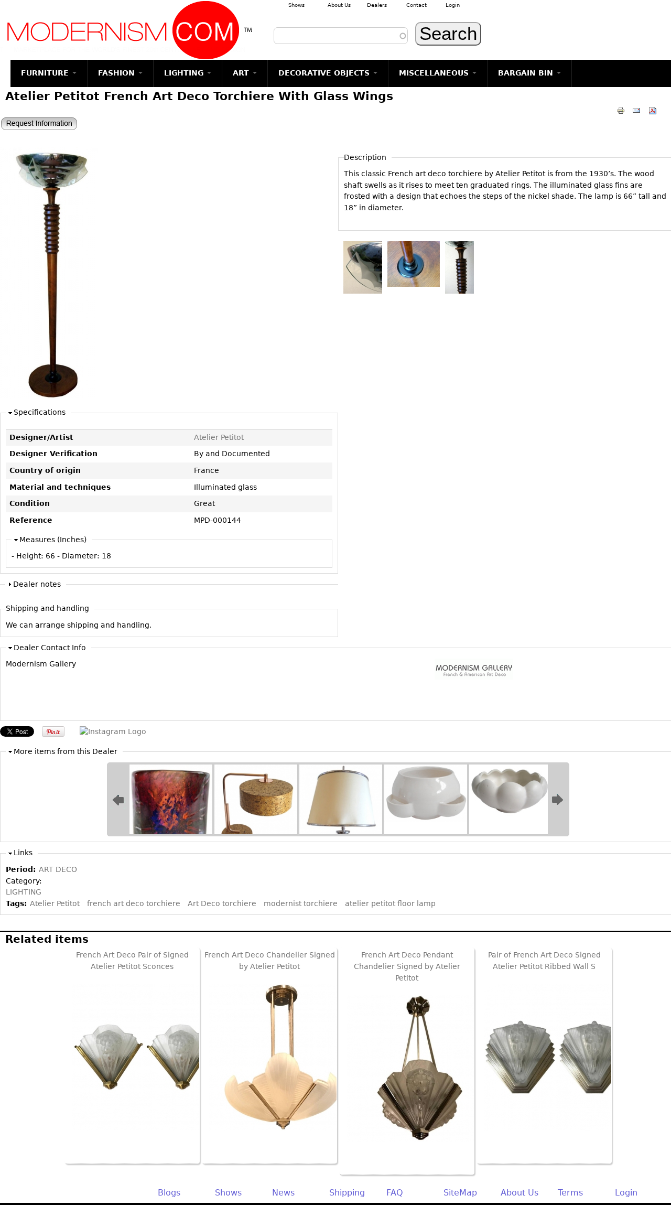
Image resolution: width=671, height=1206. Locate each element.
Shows (296, 5)
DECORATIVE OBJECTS (325, 73)
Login (453, 5)
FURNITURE (46, 73)
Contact (416, 5)
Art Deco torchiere (222, 903)
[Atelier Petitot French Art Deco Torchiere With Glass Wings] (49, 396)
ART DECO (58, 869)
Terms (570, 1193)
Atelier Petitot (219, 437)
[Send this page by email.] (636, 110)
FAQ (394, 1193)
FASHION (117, 73)
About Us (339, 5)
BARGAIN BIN (527, 73)
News (283, 1193)
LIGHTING (185, 73)
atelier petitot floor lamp (390, 903)
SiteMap (460, 1193)
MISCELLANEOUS (435, 73)
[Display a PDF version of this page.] (652, 110)
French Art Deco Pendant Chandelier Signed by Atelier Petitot (407, 966)
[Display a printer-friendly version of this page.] (620, 110)
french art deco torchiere (133, 903)
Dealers (377, 5)
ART (242, 73)
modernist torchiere (301, 903)
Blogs (169, 1193)
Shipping (347, 1193)
